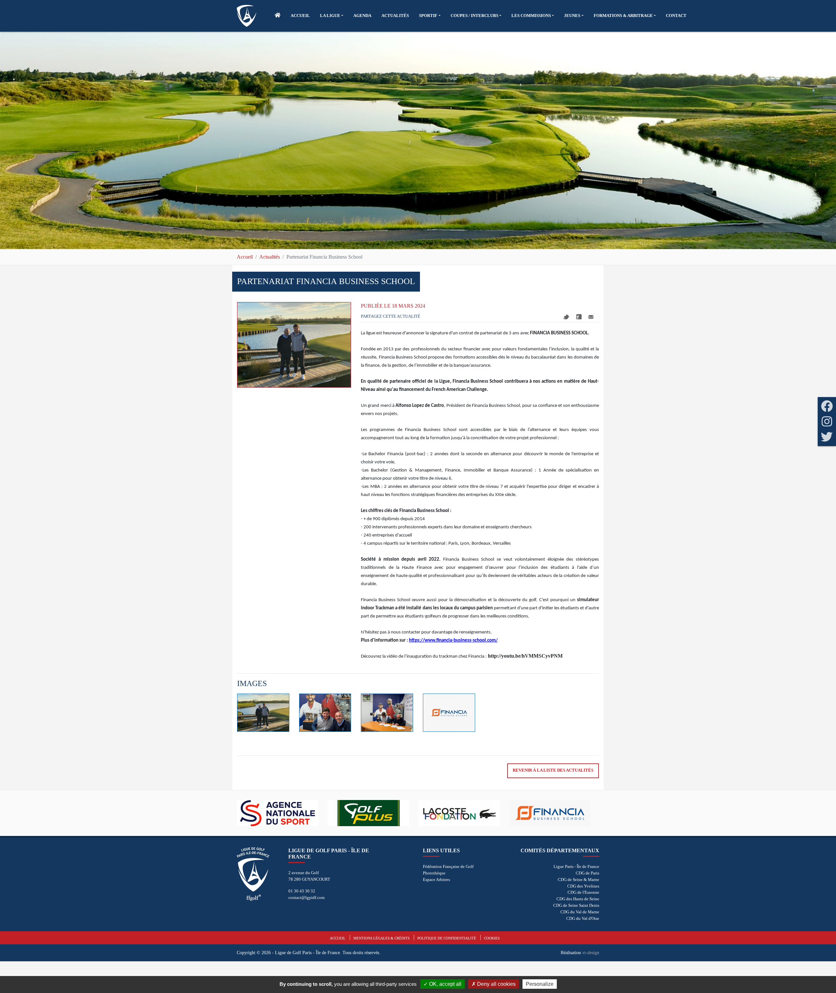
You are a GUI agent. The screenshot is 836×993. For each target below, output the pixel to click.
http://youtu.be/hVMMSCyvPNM (525, 656)
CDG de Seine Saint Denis (576, 905)
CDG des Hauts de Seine (577, 898)
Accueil (245, 257)
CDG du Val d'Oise (582, 918)
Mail (590, 317)
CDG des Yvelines (583, 886)
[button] (331, 16)
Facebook (579, 316)
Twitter (566, 316)
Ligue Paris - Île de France (576, 866)
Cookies (492, 938)
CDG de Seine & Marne (578, 879)
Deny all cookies (496, 984)
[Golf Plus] (282, 813)
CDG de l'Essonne (583, 892)
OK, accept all (444, 984)
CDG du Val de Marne (579, 911)
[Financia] (463, 813)
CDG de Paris (587, 873)
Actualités (269, 257)
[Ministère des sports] (554, 813)
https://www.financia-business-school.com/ (453, 640)
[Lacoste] (373, 813)
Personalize (540, 984)
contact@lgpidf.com (306, 897)
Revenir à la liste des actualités (553, 770)
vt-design (590, 952)
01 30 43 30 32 (301, 891)
